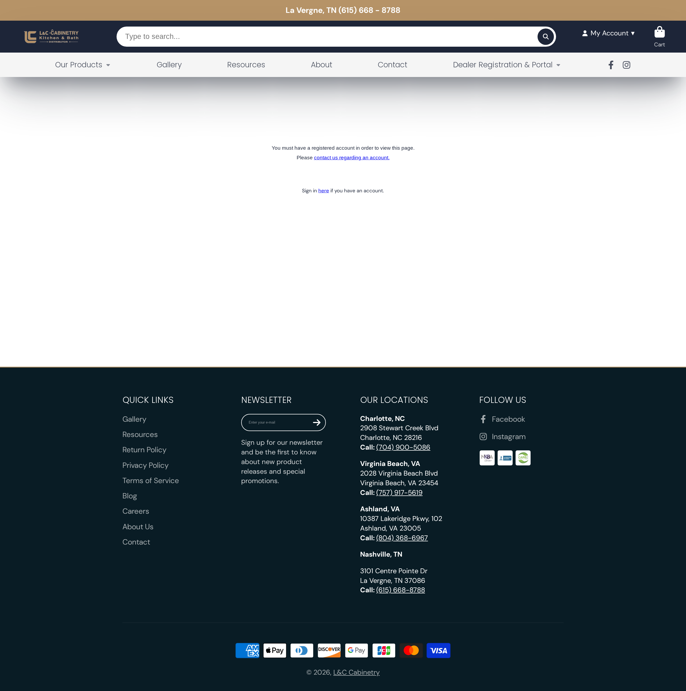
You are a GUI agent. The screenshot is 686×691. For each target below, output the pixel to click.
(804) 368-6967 (402, 538)
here (323, 190)
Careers (135, 511)
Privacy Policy (145, 465)
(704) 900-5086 (403, 447)
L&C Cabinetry (356, 672)
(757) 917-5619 (399, 492)
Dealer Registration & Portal (503, 64)
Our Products (78, 64)
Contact (392, 64)
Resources (246, 64)
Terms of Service (150, 481)
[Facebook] (611, 65)
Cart (660, 36)
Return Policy (144, 450)
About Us (138, 527)
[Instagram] (626, 65)
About (321, 64)
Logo (51, 37)
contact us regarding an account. (352, 157)
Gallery (169, 64)
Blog (129, 496)
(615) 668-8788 (400, 590)
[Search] (546, 36)
